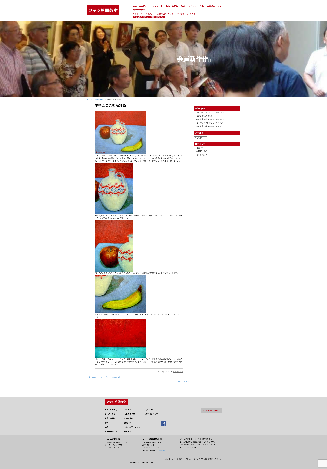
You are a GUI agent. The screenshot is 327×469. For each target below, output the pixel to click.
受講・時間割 (172, 6)
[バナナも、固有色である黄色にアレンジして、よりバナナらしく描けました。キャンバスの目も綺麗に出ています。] (120, 312)
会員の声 (149, 14)
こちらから (161, 450)
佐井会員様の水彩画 (204, 116)
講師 (183, 6)
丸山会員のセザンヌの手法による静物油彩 (104, 377)
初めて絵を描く (140, 6)
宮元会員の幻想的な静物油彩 (178, 381)
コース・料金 (156, 6)
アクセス (193, 6)
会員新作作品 (139, 10)
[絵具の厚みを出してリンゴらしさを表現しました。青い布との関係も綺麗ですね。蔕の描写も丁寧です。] (114, 270)
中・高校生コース (112, 431)
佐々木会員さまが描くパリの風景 (209, 123)
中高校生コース (214, 6)
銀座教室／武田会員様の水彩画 (208, 126)
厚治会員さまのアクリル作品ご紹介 (210, 112)
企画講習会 (137, 14)
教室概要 (180, 14)
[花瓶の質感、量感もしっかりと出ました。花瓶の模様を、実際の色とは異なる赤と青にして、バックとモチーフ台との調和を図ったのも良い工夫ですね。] (114, 213)
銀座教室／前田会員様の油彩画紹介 (210, 119)
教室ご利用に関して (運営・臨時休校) (149, 17)
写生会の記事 (201, 155)
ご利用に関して (151, 414)
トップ (89, 100)
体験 (202, 6)
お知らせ (192, 14)
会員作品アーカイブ (164, 14)
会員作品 (199, 148)
